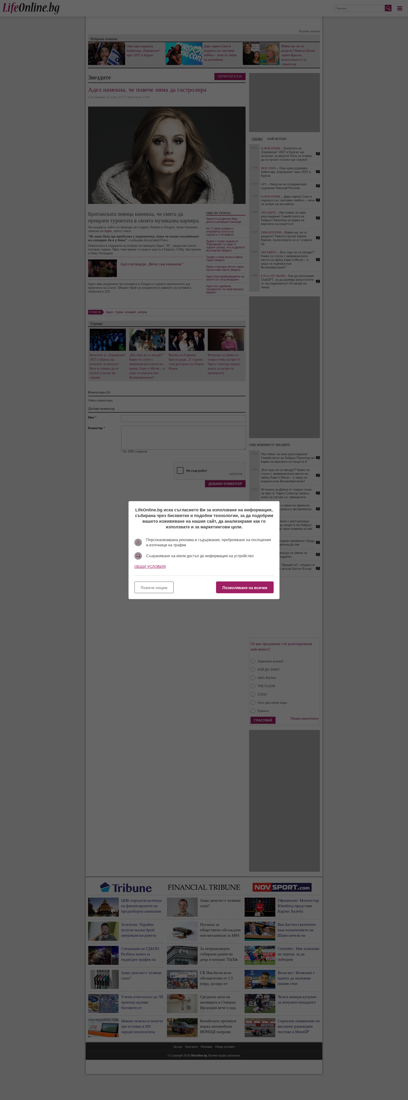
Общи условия (150, 567)
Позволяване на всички (244, 588)
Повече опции (154, 588)
